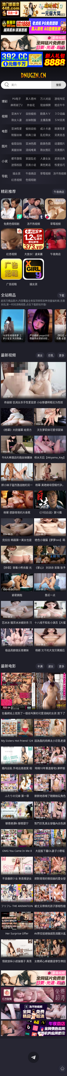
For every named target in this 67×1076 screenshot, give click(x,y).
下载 (61, 295)
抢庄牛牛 (60, 105)
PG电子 (16, 98)
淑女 (50, 666)
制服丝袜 (16, 135)
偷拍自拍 (31, 128)
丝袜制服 (31, 120)
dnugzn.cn (33, 75)
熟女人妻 (16, 120)
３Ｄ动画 (60, 113)
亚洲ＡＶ (16, 113)
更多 (61, 355)
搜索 (58, 85)
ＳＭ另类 (60, 120)
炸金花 (31, 105)
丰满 (40, 666)
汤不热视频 (59, 173)
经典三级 (31, 135)
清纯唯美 (31, 150)
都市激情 (16, 158)
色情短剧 (31, 180)
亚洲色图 (31, 143)
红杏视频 (16, 180)
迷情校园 (16, 165)
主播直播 (45, 120)
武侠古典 (60, 158)
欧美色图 (45, 143)
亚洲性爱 (16, 128)
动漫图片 (60, 143)
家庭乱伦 (31, 158)
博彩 (5, 101)
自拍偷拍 (31, 113)
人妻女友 (45, 158)
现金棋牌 (45, 105)
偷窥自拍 (16, 143)
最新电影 (8, 666)
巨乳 (50, 355)
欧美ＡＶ (45, 113)
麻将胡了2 (17, 105)
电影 (5, 131)
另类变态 (60, 135)
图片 (5, 146)
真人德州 (31, 98)
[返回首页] (62, 1068)
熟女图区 (45, 150)
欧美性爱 (60, 128)
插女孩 (16, 173)
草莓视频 (45, 173)
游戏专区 (60, 98)
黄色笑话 (45, 165)
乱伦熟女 (45, 135)
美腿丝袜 (16, 150)
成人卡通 (45, 128)
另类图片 (60, 150)
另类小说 (31, 165)
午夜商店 (31, 173)
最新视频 (8, 355)
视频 (5, 116)
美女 (40, 355)
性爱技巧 (60, 165)
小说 (5, 161)
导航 (5, 176)
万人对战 (45, 98)
